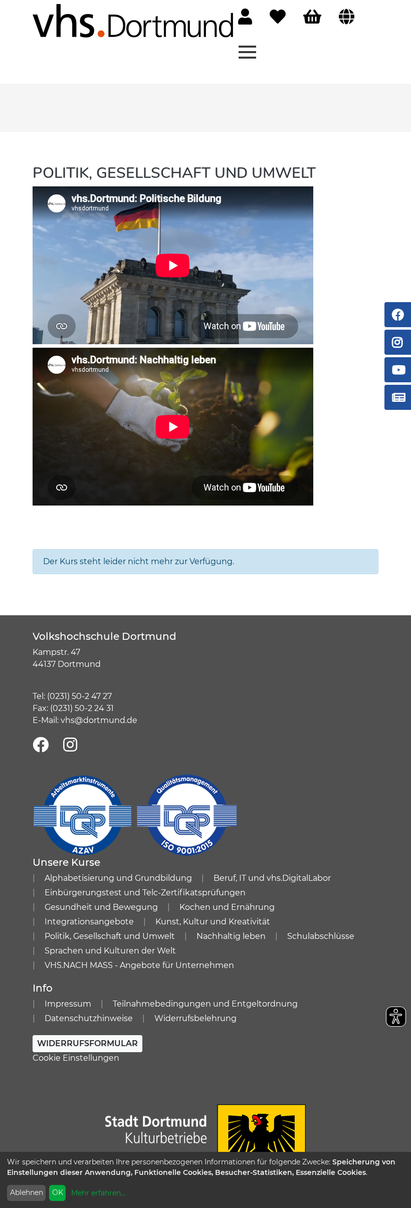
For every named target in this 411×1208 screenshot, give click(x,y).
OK (57, 1192)
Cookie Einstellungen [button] (76, 1058)
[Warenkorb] (312, 17)
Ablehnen (26, 1192)
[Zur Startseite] (133, 20)
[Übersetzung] (346, 17)
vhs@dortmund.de (99, 720)
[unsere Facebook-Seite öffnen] (41, 745)
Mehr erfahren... (98, 1192)
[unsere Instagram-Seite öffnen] (70, 745)
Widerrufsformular (87, 1043)
